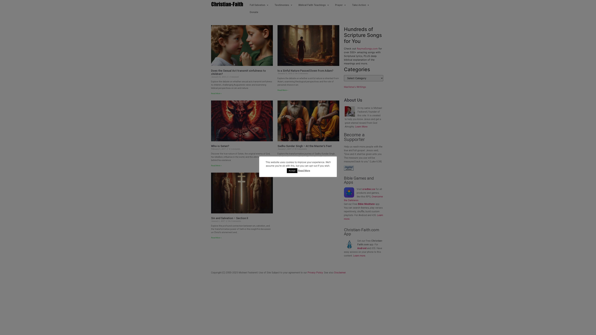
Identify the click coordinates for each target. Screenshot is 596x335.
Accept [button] (292, 170)
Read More (304, 170)
